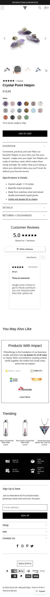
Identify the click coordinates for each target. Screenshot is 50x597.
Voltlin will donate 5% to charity (23, 199)
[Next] (45, 38)
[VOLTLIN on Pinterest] (27, 546)
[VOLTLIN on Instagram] (22, 546)
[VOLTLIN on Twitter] (32, 546)
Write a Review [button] (26, 249)
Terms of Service (10, 591)
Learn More (25, 397)
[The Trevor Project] (36, 380)
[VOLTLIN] (25, 7)
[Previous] (4, 38)
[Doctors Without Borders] (25, 388)
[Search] (39, 7)
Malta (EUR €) (25, 563)
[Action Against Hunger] (13, 380)
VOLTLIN (13, 587)
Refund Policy (24, 587)
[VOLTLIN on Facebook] (18, 546)
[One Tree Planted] (36, 371)
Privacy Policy (38, 587)
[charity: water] (13, 371)
